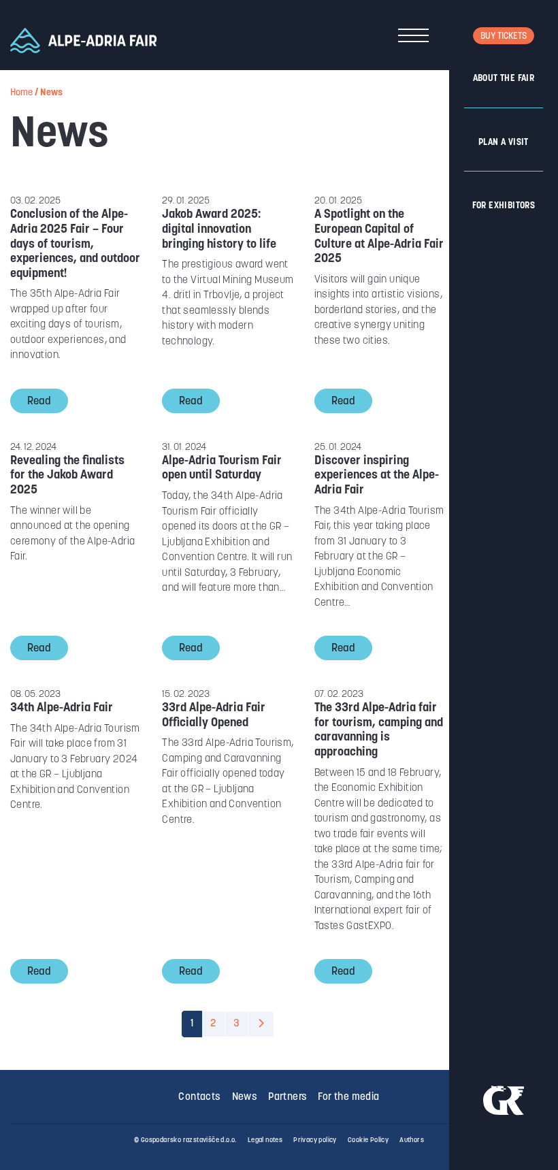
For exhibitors (504, 205)
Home (21, 93)
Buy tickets (503, 36)
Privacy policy (315, 1140)
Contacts (199, 1097)
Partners (287, 1097)
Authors (411, 1140)
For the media (348, 1097)
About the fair (504, 78)
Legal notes (265, 1140)
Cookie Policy (368, 1140)
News (245, 1097)
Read (39, 401)
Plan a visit (503, 142)
